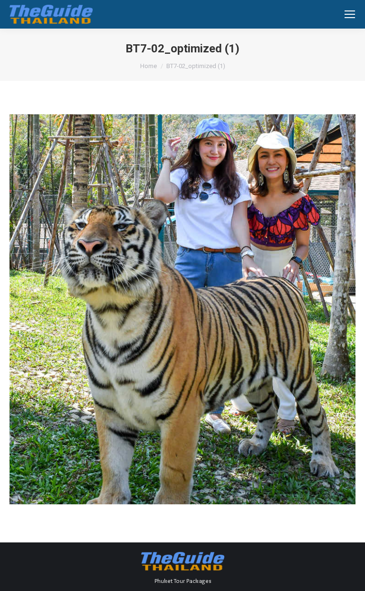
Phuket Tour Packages (182, 580)
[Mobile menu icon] (349, 14)
